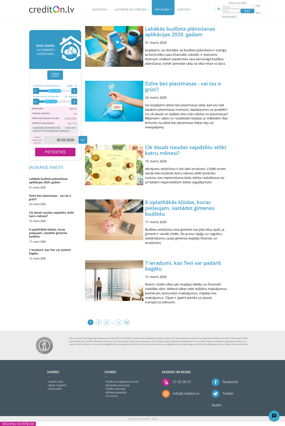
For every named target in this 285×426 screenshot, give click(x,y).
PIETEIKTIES (55, 152)
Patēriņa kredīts (55, 74)
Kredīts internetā (115, 388)
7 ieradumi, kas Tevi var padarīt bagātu (50, 251)
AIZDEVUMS (37, 108)
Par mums (162, 9)
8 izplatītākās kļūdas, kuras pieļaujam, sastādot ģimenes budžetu (48, 233)
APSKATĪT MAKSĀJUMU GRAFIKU (51, 131)
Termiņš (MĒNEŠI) (41, 113)
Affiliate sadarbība (116, 392)
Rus (258, 13)
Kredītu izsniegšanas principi (122, 381)
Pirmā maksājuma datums (45, 118)
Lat (258, 5)
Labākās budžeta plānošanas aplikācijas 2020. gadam (48, 180)
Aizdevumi (99, 9)
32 (127, 322)
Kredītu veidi (55, 381)
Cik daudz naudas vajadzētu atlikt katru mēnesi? (51, 214)
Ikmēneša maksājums (43, 123)
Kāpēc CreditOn (57, 385)
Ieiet (247, 11)
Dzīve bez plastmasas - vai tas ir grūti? (50, 197)
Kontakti (184, 9)
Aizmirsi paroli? (229, 16)
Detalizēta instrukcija (118, 385)
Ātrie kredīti (55, 388)
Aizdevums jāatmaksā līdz (46, 128)
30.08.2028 (70, 128)
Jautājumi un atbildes (131, 9)
